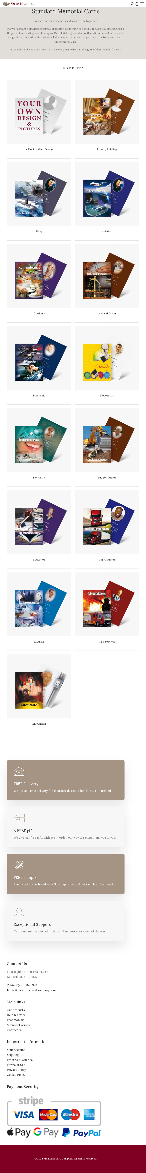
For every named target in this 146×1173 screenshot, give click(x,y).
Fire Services (107, 641)
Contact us (14, 1030)
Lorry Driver (107, 559)
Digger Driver (107, 477)
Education (39, 559)
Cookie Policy (16, 1075)
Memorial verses (18, 1025)
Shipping (13, 1055)
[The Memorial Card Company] (23, 4)
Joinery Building (107, 149)
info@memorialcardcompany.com (33, 990)
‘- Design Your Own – (39, 149)
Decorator (107, 395)
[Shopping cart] (136, 4)
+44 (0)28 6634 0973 (23, 985)
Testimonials (15, 1020)
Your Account (16, 1050)
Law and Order (107, 313)
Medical (39, 641)
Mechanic (39, 395)
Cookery (39, 313)
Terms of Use (16, 1065)
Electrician (39, 723)
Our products (16, 1010)
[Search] (132, 4)
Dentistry (39, 477)
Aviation (107, 231)
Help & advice (16, 1015)
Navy (39, 231)
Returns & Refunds (20, 1060)
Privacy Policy (16, 1070)
